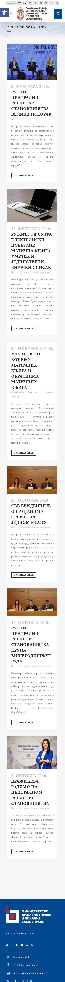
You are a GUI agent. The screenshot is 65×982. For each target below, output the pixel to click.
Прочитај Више (24, 175)
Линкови (21, 933)
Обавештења (17, 392)
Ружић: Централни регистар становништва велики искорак (31, 103)
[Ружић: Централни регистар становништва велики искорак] (33, 62)
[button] (4, 12)
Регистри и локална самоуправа (34, 272)
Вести (14, 119)
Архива (31, 933)
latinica (11, 3)
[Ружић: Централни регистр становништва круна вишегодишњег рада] (33, 602)
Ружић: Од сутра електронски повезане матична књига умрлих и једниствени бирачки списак (31, 250)
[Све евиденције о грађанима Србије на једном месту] (33, 480)
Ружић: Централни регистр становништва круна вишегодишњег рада (31, 644)
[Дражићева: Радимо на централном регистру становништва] (33, 752)
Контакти (10, 933)
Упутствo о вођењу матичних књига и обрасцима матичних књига (25, 370)
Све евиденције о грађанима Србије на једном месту (31, 514)
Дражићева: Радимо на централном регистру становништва (30, 792)
